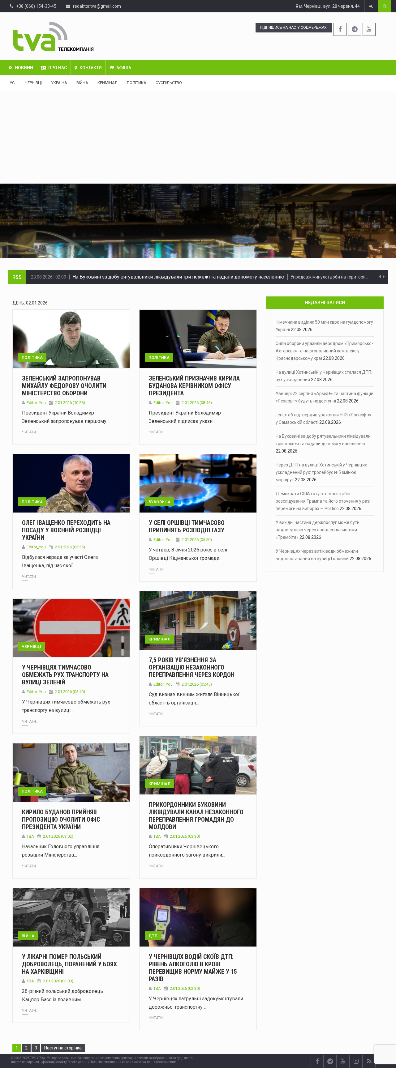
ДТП (152, 936)
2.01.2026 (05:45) (197, 684)
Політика (136, 82)
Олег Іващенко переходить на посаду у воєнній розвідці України (66, 530)
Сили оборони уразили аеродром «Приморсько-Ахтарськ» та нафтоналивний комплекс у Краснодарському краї (324, 351)
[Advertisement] (198, 137)
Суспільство (169, 82)
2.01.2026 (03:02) (58, 836)
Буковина (159, 502)
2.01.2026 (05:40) (70, 691)
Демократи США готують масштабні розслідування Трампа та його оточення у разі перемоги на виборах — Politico (323, 501)
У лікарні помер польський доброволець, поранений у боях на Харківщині (69, 964)
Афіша (123, 67)
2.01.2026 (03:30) (185, 836)
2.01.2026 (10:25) (70, 402)
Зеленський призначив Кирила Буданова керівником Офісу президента (194, 386)
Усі (12, 82)
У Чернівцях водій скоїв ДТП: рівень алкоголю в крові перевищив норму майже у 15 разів (193, 968)
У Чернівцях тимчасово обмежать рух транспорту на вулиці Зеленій (65, 675)
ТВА (157, 836)
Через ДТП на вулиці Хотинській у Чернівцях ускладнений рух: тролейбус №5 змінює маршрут (182, 277)
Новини (24, 67)
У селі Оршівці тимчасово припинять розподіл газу (187, 526)
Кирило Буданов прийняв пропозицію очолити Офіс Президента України (61, 819)
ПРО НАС (57, 67)
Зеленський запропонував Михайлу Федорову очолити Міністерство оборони (64, 386)
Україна (59, 82)
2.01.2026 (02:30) (185, 988)
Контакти (91, 67)
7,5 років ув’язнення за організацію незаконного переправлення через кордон (192, 667)
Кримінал (107, 82)
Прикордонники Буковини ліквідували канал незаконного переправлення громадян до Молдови (196, 816)
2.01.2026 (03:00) (58, 981)
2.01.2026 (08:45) (197, 402)
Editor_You (36, 402)
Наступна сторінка (63, 1047)
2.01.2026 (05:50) (197, 539)
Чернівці (33, 82)
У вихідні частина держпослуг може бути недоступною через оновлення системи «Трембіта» (317, 530)
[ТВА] (85, 36)
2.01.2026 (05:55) (70, 547)
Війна (82, 82)
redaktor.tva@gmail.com (97, 6)
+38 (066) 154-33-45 (34, 6)
